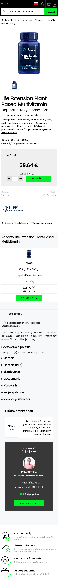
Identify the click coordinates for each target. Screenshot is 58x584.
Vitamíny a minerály (44, 20)
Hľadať (50, 12)
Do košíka (37, 179)
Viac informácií (9, 132)
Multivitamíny (8, 23)
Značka (9, 223)
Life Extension (50, 195)
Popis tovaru (14, 313)
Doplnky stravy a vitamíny (18, 20)
